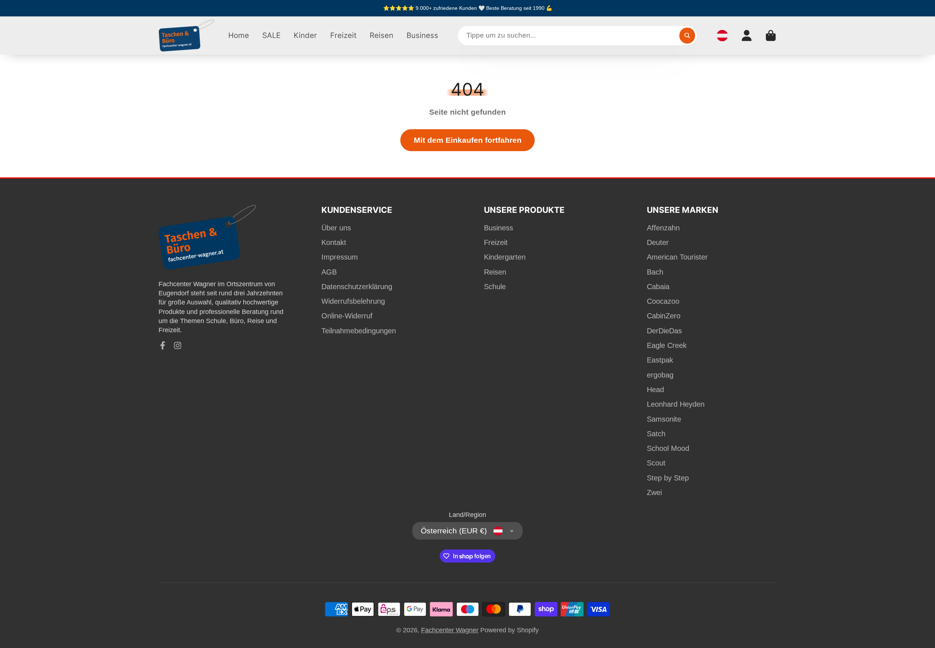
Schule (495, 287)
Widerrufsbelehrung (353, 301)
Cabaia (658, 287)
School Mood (668, 448)
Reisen (381, 35)
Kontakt (333, 242)
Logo (187, 35)
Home (238, 35)
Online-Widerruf (347, 316)
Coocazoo (663, 301)
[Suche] (687, 35)
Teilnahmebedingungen (358, 331)
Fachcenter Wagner (449, 630)
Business (422, 35)
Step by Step (668, 478)
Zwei (654, 492)
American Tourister (677, 257)
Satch (656, 434)
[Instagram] (177, 345)
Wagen (770, 35)
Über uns (336, 228)
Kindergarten (505, 257)
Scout (656, 463)
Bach (655, 272)
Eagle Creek (667, 345)
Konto (746, 35)
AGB (329, 272)
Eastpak (660, 360)
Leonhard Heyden (676, 404)
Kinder (305, 35)
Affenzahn (663, 228)
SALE (271, 35)
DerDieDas (664, 331)
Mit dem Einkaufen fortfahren (468, 140)
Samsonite (664, 419)
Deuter (658, 242)
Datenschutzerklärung (356, 287)
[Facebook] (163, 345)
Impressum (339, 257)
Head (655, 390)
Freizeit (343, 35)
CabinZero (663, 316)
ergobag (660, 375)
